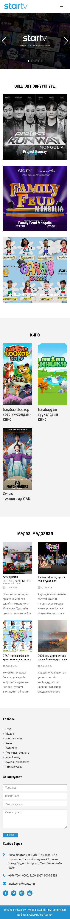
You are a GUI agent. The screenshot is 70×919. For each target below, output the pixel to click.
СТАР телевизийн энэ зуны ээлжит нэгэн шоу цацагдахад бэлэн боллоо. (17, 661)
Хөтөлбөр (12, 747)
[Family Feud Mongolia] (35, 198)
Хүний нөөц (13, 757)
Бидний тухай (14, 766)
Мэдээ (10, 733)
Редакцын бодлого (17, 752)
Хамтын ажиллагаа (17, 762)
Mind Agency (45, 914)
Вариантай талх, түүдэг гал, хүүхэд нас (52, 579)
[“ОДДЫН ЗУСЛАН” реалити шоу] (35, 269)
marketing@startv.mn (21, 883)
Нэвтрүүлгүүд (14, 738)
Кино (9, 743)
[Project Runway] (35, 126)
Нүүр (8, 728)
